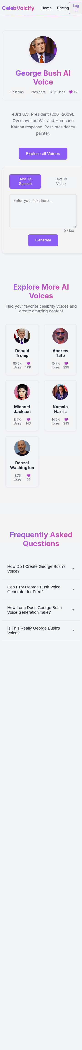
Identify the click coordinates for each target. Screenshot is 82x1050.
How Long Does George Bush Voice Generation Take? (41, 610)
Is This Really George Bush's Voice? (41, 630)
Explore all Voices (43, 153)
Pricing (63, 8)
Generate (43, 240)
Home (46, 8)
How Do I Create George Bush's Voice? (41, 568)
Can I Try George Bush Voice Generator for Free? (41, 589)
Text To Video (61, 181)
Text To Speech (25, 181)
